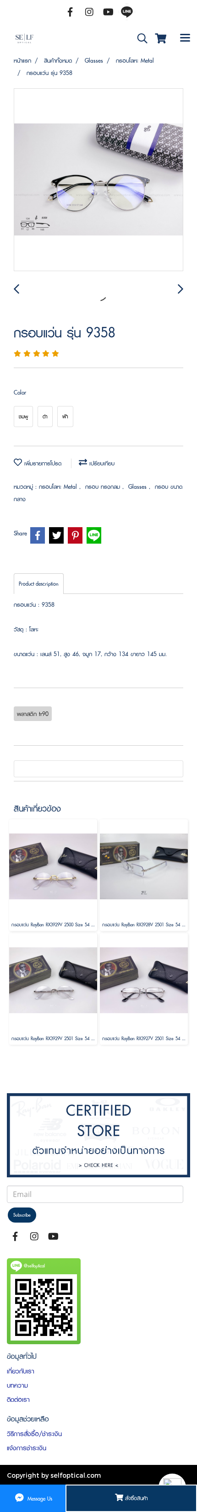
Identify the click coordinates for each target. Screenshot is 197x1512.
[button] (139, 38)
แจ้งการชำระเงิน (26, 1448)
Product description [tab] (39, 583)
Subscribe (22, 1215)
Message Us (39, 1498)
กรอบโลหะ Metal (59, 487)
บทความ (17, 1385)
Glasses (138, 487)
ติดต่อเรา (18, 1399)
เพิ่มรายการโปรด (41, 463)
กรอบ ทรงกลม (103, 487)
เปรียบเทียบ (101, 463)
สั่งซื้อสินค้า (135, 1498)
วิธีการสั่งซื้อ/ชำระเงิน (34, 1433)
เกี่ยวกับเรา (20, 1371)
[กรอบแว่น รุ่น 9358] (98, 180)
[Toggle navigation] (185, 39)
